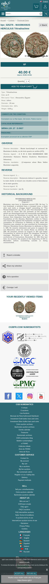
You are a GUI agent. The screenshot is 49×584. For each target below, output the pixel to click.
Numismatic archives (24, 435)
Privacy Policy (25, 526)
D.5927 (20, 128)
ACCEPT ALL (19, 573)
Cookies (24, 529)
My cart (24, 464)
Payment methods (24, 480)
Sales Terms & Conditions (24, 515)
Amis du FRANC (24, 449)
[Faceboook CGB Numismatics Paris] (8, 396)
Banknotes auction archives (24, 427)
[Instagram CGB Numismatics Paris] (30, 396)
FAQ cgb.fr (24, 507)
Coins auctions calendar (24, 492)
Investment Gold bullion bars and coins (24, 419)
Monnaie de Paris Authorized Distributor (24, 416)
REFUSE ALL (31, 573)
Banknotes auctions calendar (24, 495)
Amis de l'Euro (24, 452)
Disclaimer (24, 523)
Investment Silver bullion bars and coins (24, 421)
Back (44, 25)
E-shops (24, 408)
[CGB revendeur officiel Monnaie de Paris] (24, 373)
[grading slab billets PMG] (24, 384)
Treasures (24, 432)
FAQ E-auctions (24, 509)
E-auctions (24, 410)
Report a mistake (13, 255)
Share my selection (14, 266)
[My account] (45, 9)
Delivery (24, 477)
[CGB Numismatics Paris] (6, 10)
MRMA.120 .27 (8, 128)
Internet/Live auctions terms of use (24, 520)
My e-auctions (24, 466)
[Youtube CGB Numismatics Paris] (40, 396)
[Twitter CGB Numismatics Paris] (19, 396)
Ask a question (13, 277)
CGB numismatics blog (24, 438)
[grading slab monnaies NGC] (24, 361)
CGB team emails (24, 504)
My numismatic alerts (24, 472)
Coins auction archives (24, 424)
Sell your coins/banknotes (24, 489)
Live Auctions (24, 413)
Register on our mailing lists (25, 475)
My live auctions (24, 469)
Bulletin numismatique (24, 441)
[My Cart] (36, 9)
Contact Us (24, 458)
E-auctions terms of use (24, 518)
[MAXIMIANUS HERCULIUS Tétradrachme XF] (24, 57)
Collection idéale (24, 446)
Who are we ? (24, 501)
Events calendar (24, 430)
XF (24, 64)
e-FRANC (24, 443)
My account (24, 461)
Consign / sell (12, 287)
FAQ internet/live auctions (24, 512)
